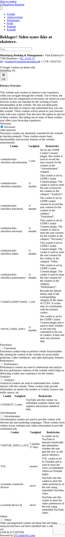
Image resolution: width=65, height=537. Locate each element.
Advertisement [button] (8, 412)
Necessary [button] (5, 123)
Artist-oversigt (15, 17)
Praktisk (11, 26)
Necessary (9, 126)
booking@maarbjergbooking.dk (22, 61)
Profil (10, 23)
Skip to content (8, 1)
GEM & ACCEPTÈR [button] (12, 532)
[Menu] (1, 8)
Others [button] (3, 516)
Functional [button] (6, 344)
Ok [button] (13, 70)
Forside (11, 14)
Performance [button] (7, 360)
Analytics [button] (5, 376)
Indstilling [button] (5, 70)
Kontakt (11, 29)
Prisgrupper (13, 20)
